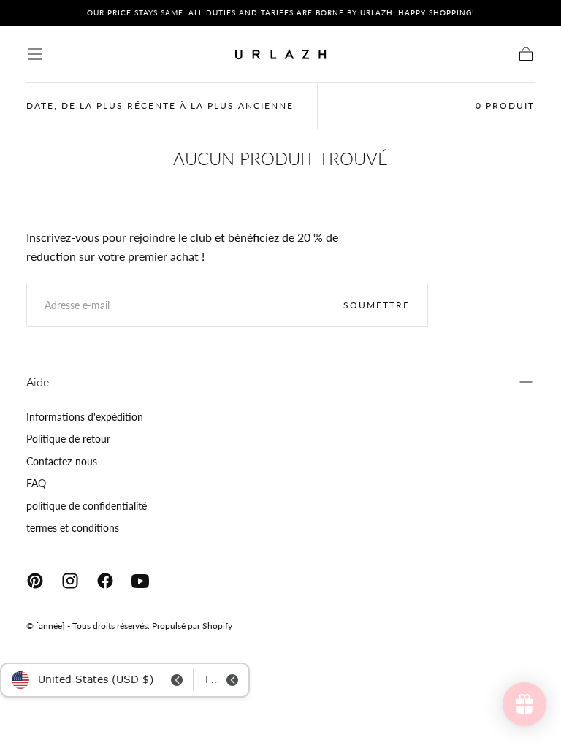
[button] (35, 54)
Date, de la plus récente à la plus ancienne (160, 105)
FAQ (36, 483)
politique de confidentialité (86, 506)
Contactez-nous (61, 461)
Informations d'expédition (84, 417)
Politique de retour (68, 438)
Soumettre (376, 304)
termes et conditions (72, 528)
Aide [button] (37, 382)
